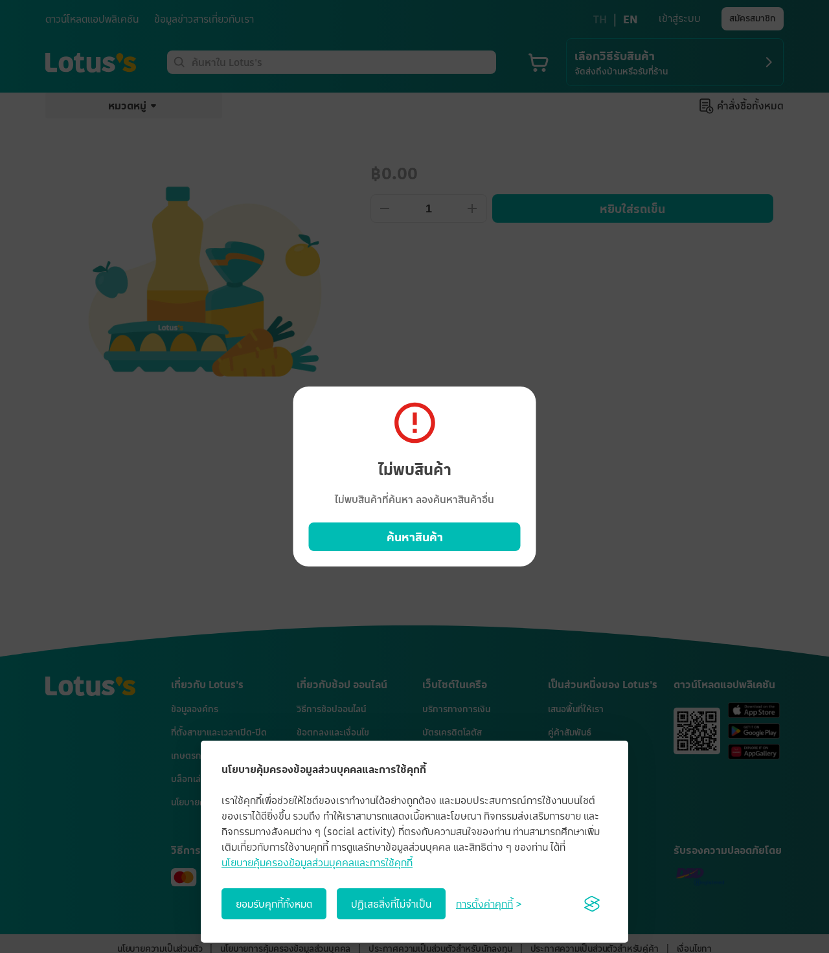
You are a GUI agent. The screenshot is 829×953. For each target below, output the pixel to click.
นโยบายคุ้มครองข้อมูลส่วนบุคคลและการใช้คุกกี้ (317, 862)
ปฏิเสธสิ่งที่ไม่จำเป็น (391, 903)
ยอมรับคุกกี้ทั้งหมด (274, 903)
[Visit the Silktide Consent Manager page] (592, 903)
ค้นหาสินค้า (415, 536)
